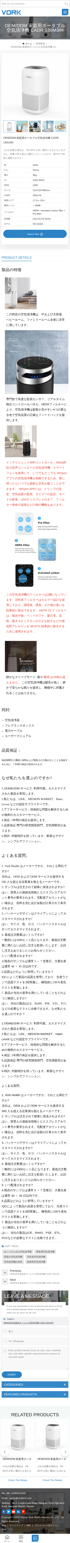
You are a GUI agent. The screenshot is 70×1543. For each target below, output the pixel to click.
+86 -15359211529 (15, 1493)
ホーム (28, 43)
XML (28, 1525)
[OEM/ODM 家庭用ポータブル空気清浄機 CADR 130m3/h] (17, 1435)
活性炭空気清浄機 (36, 1256)
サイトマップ (16, 1525)
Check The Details (17, 1480)
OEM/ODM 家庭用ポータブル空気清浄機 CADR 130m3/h (28, 1323)
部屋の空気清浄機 (13, 1256)
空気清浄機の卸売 (13, 1261)
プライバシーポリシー (45, 1525)
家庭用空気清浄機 (45, 1251)
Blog (4, 1525)
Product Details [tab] (17, 257)
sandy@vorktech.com (20, 1498)
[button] (65, 1451)
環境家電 (40, 43)
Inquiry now (33, 234)
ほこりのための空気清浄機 (17, 1251)
